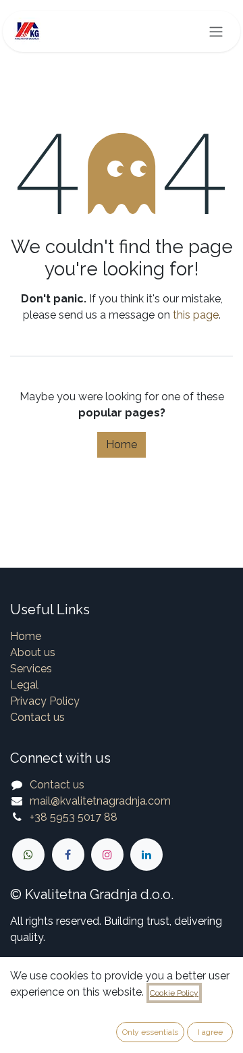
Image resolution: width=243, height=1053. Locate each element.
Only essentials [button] (150, 1032)
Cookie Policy (174, 993)
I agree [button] (210, 1032)
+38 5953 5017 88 (73, 817)
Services (31, 668)
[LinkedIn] (146, 854)
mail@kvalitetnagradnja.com (100, 800)
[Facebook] (68, 854)
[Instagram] (107, 854)
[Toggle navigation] (216, 31)
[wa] (28, 854)
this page (196, 314)
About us (32, 652)
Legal (24, 684)
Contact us (37, 717)
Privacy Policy (45, 701)
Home (121, 444)
